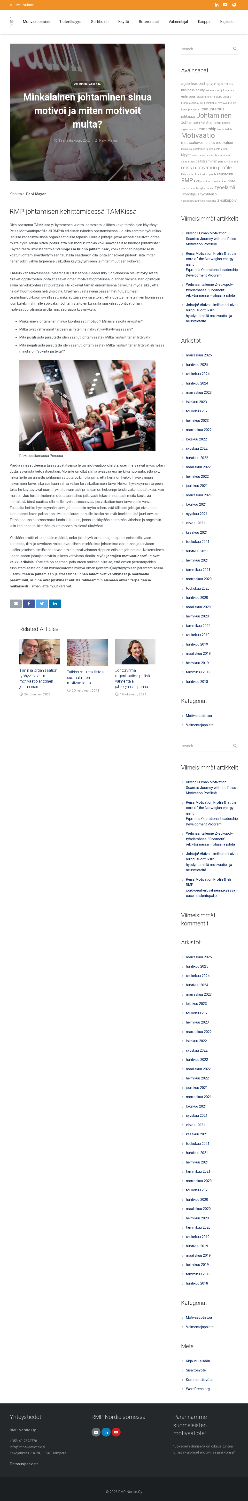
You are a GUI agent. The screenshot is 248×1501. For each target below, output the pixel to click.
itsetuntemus (212, 109)
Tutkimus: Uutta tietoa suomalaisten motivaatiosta (85, 677)
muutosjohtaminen (217, 149)
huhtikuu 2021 (197, 551)
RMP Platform (24, 5)
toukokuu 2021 (197, 541)
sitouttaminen (219, 181)
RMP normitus (202, 181)
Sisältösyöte (196, 1370)
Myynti (186, 155)
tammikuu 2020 (198, 625)
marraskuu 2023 (199, 392)
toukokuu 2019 (197, 635)
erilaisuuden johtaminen (220, 90)
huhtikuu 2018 (197, 681)
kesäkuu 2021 (197, 532)
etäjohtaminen (205, 96)
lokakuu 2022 (196, 439)
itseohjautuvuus (190, 109)
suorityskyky (197, 188)
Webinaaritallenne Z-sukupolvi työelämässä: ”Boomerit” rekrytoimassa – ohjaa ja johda (210, 290)
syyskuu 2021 (197, 514)
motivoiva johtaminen (193, 149)
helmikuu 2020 (197, 616)
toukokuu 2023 (197, 411)
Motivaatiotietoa (199, 716)
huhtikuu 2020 (197, 597)
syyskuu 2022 (197, 448)
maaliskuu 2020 (198, 607)
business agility (193, 90)
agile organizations (221, 84)
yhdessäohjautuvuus (193, 200)
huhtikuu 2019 (197, 644)
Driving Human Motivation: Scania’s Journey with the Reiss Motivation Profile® (211, 238)
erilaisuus (188, 96)
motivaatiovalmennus (198, 143)
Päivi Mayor (108, 140)
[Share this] (29, 604)
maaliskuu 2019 (198, 653)
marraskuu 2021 (199, 495)
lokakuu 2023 (196, 402)
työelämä (225, 187)
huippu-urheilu (222, 96)
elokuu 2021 (195, 523)
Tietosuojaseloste (24, 1464)
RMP (187, 180)
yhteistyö (211, 200)
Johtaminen (214, 115)
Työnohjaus (190, 194)
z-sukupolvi (227, 200)
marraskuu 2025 (199, 355)
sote (231, 181)
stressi (185, 188)
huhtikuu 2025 (197, 364)
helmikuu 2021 (197, 560)
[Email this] (16, 604)
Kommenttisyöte (199, 1380)
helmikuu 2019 (197, 663)
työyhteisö (208, 194)
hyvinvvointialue (227, 103)
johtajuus (188, 117)
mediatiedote (224, 129)
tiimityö (210, 188)
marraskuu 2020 (199, 579)
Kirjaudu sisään (198, 1361)
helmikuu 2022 (197, 476)
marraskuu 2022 (199, 430)
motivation (224, 143)
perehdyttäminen (228, 161)
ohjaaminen (188, 161)
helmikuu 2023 (197, 420)
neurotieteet (199, 155)
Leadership (206, 128)
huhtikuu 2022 (197, 458)
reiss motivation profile (206, 167)
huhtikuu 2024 (197, 383)
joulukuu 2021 (197, 486)
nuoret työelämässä (218, 155)
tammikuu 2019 (198, 672)
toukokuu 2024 (197, 374)
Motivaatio (198, 135)
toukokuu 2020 (197, 588)
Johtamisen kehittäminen (201, 123)
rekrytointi (225, 174)
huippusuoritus (190, 103)
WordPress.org (198, 1389)
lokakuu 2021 (196, 504)
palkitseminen (206, 161)
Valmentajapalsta (87, 84)
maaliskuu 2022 (198, 467)
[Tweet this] (42, 604)
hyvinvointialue (208, 103)
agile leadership (195, 83)
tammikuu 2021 (198, 570)
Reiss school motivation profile (198, 174)
